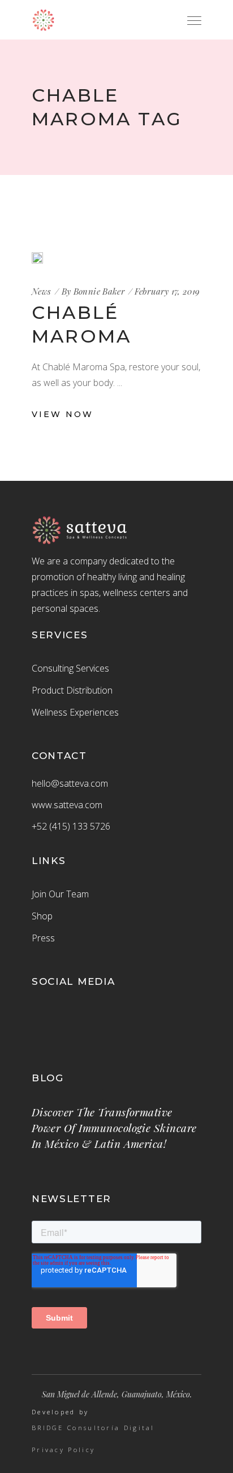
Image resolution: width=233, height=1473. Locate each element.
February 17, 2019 (167, 291)
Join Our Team (60, 894)
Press (43, 938)
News (41, 291)
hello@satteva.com (70, 783)
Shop (42, 916)
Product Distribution (72, 690)
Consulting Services (70, 668)
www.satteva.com (67, 805)
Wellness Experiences (75, 712)
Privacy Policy (63, 1449)
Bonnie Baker (99, 291)
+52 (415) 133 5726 (71, 826)
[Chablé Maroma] (37, 258)
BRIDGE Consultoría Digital (93, 1427)
